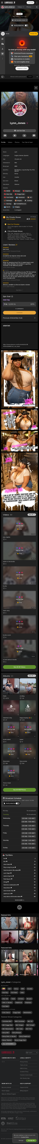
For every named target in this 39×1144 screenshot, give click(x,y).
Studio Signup (5, 1090)
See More (18, 290)
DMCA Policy (23, 1068)
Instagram (18, 210)
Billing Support (24, 1090)
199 (6, 763)
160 (23, 763)
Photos (30, 7)
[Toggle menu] (2, 2)
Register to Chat (22, 68)
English (30, 1052)
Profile (3, 142)
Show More (19, 900)
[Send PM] (34, 135)
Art (31, 197)
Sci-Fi (8, 207)
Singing (17, 207)
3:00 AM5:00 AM (28, 818)
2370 (7, 698)
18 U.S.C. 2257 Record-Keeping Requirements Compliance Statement (17, 1130)
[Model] (36, 88)
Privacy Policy (24, 1061)
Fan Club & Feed (27, 142)
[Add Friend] (24, 135)
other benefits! (25, 65)
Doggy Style (20, 194)
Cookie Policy (25, 1137)
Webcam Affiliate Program (9, 1094)
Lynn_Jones (5, 982)
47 (6, 720)
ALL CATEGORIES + (8, 1044)
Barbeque (9, 200)
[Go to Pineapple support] (3, 1123)
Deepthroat (28, 191)
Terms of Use (23, 1065)
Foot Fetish (9, 197)
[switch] (18, 803)
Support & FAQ (24, 1087)
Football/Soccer (21, 203)
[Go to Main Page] (12, 3)
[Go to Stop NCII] (12, 1123)
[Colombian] (3, 988)
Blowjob (17, 191)
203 (23, 720)
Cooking (29, 200)
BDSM (8, 191)
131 (6, 785)
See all (31, 514)
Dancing (8, 203)
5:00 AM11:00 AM (28, 821)
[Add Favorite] (3, 34)
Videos (21, 7)
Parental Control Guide (26, 1075)
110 (23, 698)
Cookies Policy (24, 1071)
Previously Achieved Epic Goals (12, 318)
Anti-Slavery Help (25, 1078)
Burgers (19, 200)
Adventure (21, 197)
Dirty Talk (9, 194)
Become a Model (6, 1087)
